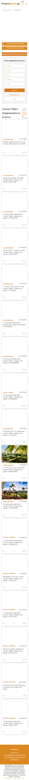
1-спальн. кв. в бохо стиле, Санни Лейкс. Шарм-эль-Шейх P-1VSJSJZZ (13, 288)
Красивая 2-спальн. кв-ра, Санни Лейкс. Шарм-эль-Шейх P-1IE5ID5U (13, 578)
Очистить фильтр (14, 94)
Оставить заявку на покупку (15, 48)
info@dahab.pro (14, 752)
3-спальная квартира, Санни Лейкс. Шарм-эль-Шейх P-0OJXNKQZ (13, 397)
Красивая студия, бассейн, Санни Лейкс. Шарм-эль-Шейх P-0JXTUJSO (13, 180)
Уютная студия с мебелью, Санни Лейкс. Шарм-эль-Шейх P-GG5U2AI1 (13, 651)
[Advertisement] (14, 26)
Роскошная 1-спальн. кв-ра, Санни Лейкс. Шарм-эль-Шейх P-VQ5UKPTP (14, 252)
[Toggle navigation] (26, 4)
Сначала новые (24, 109)
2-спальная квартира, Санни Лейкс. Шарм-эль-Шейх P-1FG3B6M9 (13, 506)
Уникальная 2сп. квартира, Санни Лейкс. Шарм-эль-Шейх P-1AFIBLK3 (14, 433)
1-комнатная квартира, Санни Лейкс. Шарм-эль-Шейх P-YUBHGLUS (13, 542)
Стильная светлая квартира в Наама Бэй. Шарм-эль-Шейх (14, 687)
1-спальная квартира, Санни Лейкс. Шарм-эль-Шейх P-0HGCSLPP (13, 723)
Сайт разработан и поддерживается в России (14, 778)
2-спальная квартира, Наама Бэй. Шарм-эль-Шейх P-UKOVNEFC (14, 324)
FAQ (14, 99)
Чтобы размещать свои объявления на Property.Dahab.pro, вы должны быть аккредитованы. (14, 757)
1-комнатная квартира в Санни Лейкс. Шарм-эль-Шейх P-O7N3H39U (13, 216)
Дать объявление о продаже (15, 43)
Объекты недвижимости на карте (16, 54)
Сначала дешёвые (24, 113)
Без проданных (25, 116)
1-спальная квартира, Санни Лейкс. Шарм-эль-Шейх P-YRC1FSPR (13, 615)
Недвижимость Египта (7, 10)
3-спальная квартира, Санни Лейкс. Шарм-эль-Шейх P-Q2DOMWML (13, 361)
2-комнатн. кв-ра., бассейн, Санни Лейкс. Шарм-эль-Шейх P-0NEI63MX (14, 469)
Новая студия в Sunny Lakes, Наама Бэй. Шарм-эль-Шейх (14, 143)
